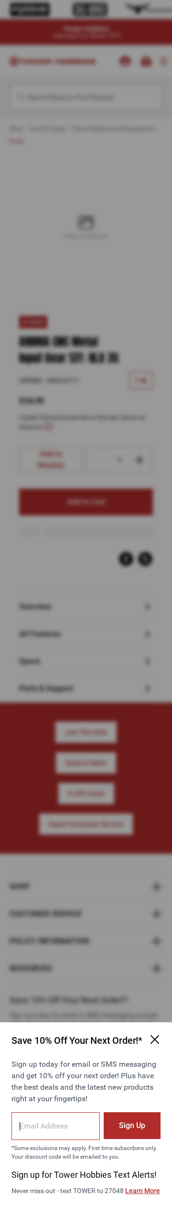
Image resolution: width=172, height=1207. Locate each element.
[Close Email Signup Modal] (155, 1039)
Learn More (142, 1191)
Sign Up (132, 1125)
